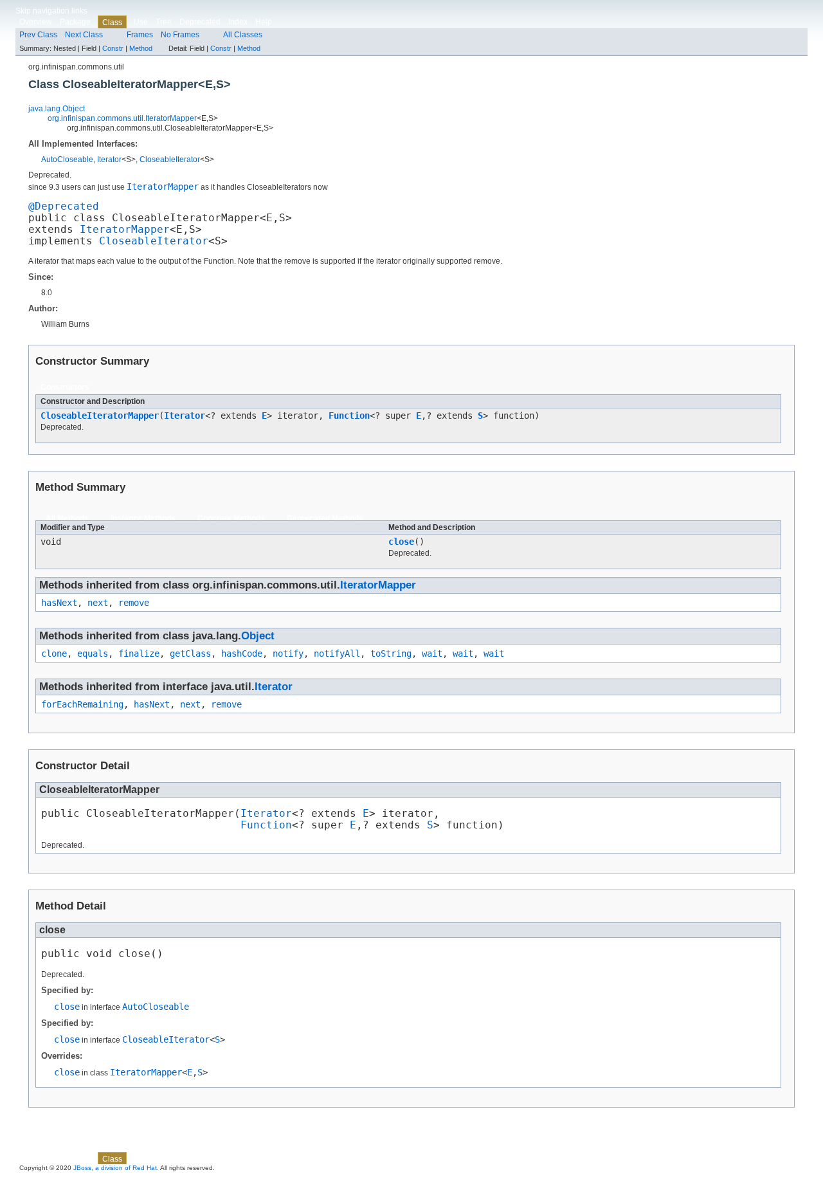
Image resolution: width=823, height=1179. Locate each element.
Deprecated (200, 21)
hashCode (241, 653)
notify (288, 653)
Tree (164, 21)
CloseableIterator (170, 159)
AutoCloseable (67, 159)
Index (238, 21)
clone (54, 653)
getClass (190, 653)
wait (432, 653)
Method (140, 48)
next (97, 603)
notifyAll (337, 653)
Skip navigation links (51, 10)
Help (263, 21)
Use (141, 21)
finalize (138, 653)
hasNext (59, 603)
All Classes (242, 34)
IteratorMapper (125, 229)
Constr (112, 48)
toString (391, 653)
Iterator (109, 159)
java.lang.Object (56, 108)
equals (92, 653)
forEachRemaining (82, 704)
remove (133, 603)
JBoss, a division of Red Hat (115, 1167)
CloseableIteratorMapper (100, 415)
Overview (35, 21)
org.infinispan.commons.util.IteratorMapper (122, 118)
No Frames (180, 34)
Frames (140, 34)
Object (258, 636)
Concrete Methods (231, 518)
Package (75, 21)
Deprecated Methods (325, 518)
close (401, 541)
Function (349, 415)
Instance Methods (143, 518)
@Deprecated (63, 206)
